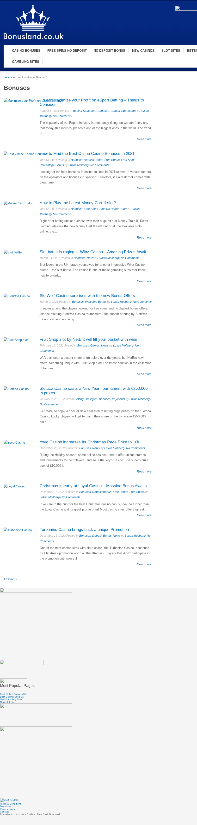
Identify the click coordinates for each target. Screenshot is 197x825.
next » (13, 579)
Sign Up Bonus (109, 209)
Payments (118, 399)
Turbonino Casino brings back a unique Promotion (84, 529)
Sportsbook (128, 111)
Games (115, 111)
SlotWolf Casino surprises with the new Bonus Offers (87, 295)
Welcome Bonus (95, 301)
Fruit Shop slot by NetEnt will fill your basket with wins (88, 339)
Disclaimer (5, 806)
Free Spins (128, 160)
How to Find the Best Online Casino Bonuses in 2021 (87, 153)
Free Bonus (112, 160)
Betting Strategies (84, 111)
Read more (144, 139)
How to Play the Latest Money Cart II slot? (78, 203)
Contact (4, 811)
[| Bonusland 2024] (34, 40)
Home (7, 77)
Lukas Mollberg (78, 165)
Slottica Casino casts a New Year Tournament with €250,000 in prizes (94, 390)
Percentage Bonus (52, 165)
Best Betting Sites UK (12, 696)
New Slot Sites (8, 702)
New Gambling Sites (11, 699)
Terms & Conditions (10, 803)
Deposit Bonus (93, 160)
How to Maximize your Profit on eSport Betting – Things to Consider (92, 102)
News (90, 258)
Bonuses (103, 111)
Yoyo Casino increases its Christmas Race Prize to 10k (89, 442)
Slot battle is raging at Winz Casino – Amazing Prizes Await (93, 252)
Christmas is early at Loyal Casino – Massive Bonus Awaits (93, 486)
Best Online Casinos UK (13, 694)
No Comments (62, 116)
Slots (124, 209)
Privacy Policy (7, 809)
